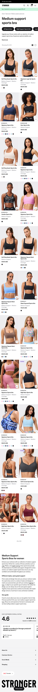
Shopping (4, 664)
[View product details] (9, 83)
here (3, 602)
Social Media (5, 660)
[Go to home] (5, 5)
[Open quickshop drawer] (17, 74)
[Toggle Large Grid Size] (35, 45)
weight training (16, 566)
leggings (31, 583)
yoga (3, 566)
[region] (19, 632)
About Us (4, 650)
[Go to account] (28, 5)
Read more (5, 40)
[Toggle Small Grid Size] (32, 45)
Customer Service (7, 655)
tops (3, 585)
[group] (9, 62)
